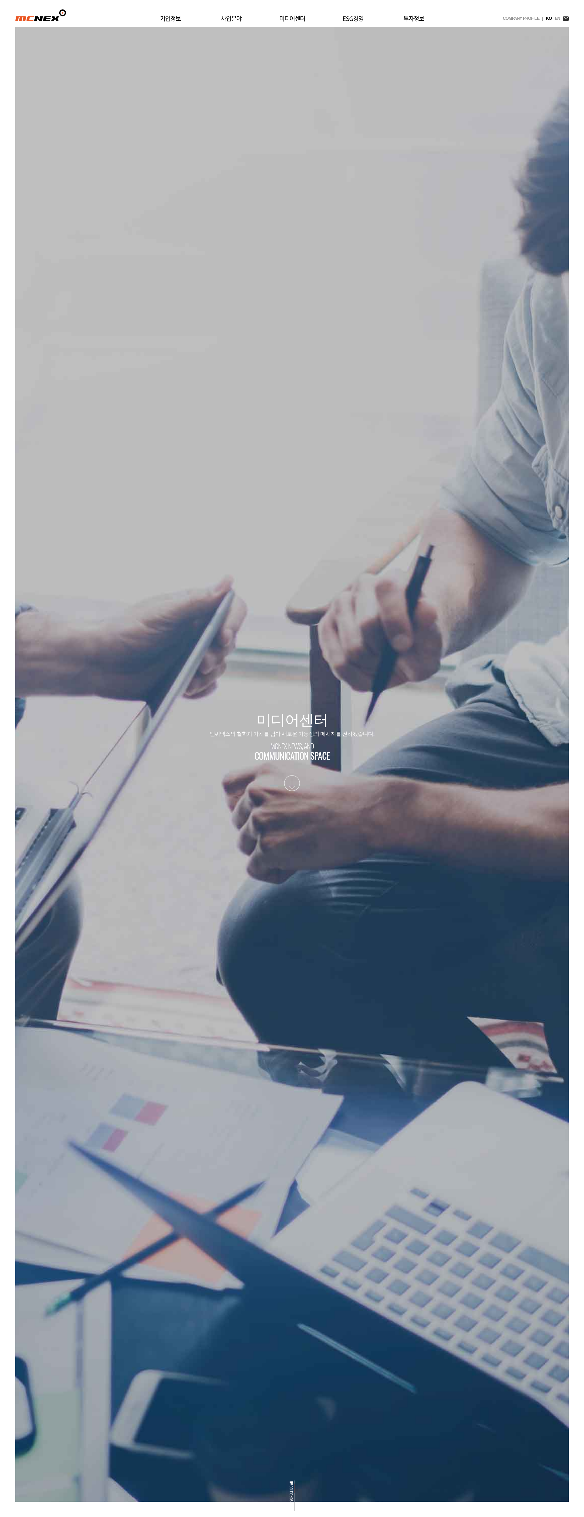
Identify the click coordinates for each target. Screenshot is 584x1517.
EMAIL (566, 18)
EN (557, 18)
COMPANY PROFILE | (523, 18)
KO (549, 18)
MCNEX (40, 15)
